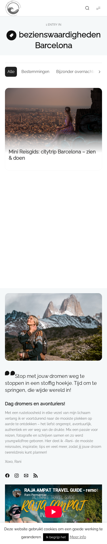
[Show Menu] (98, 8)
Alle (10, 71)
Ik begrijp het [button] (56, 537)
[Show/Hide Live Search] (87, 8)
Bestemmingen (35, 71)
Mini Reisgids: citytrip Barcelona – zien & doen (52, 155)
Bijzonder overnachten (77, 71)
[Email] (26, 475)
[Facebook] (7, 475)
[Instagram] (16, 475)
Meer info (78, 537)
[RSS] (35, 475)
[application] (53, 511)
